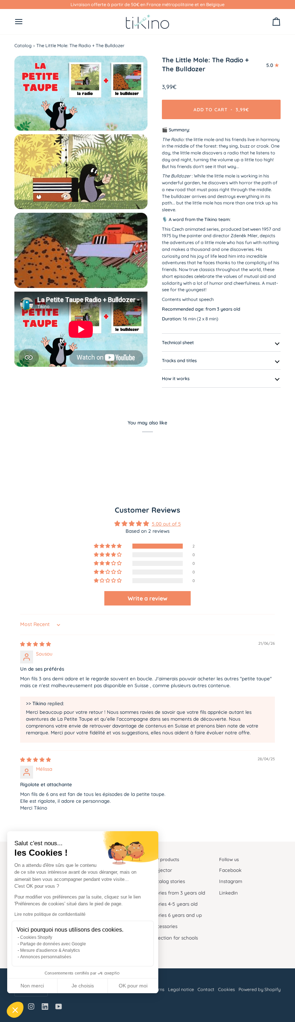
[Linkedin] (45, 1006)
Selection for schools (174, 938)
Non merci (32, 986)
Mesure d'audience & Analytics (50, 950)
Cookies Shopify (36, 937)
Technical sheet (178, 342)
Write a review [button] (147, 598)
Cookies (226, 989)
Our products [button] (165, 859)
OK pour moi (133, 986)
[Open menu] (25, 21)
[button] (15, 1009)
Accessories (164, 926)
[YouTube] (58, 1006)
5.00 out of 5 (166, 524)
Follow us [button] (229, 859)
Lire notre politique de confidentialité (50, 914)
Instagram (230, 881)
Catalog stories (168, 881)
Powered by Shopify (260, 989)
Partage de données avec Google (53, 943)
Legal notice (181, 989)
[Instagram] (31, 1006)
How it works (176, 378)
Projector (161, 870)
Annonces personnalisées (45, 956)
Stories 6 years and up (176, 915)
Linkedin (228, 893)
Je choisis (83, 986)
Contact (206, 989)
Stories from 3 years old (178, 893)
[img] (35, 644)
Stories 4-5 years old (174, 904)
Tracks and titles (179, 360)
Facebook (230, 870)
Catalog (23, 45)
